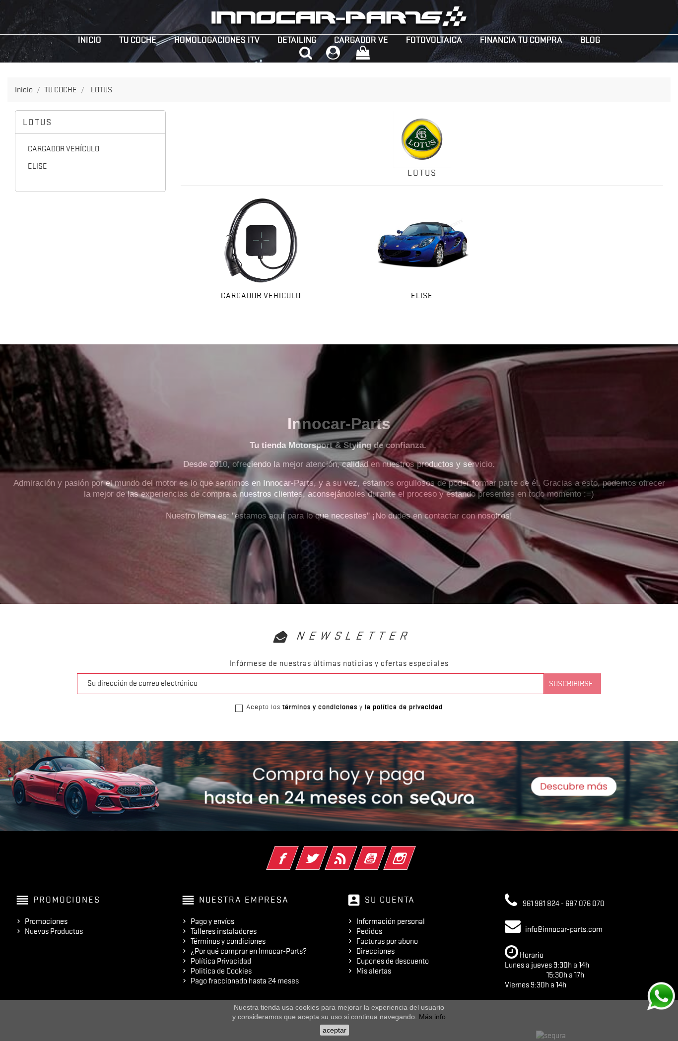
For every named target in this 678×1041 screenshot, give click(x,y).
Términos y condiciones (228, 941)
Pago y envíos (212, 921)
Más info (432, 1017)
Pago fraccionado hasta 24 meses (245, 980)
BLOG (590, 40)
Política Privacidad (221, 961)
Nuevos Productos (54, 931)
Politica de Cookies (221, 971)
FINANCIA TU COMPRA (521, 40)
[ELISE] (422, 241)
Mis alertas (373, 971)
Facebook (296, 851)
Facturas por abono (387, 941)
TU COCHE (137, 40)
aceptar (334, 1030)
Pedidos (369, 931)
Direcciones (375, 951)
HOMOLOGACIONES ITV (217, 40)
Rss (354, 851)
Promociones (46, 921)
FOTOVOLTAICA (434, 40)
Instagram (413, 851)
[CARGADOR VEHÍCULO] (261, 241)
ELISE (37, 166)
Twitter (325, 851)
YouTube (384, 851)
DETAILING (296, 40)
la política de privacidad (404, 707)
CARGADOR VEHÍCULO (63, 148)
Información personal (390, 921)
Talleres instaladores (224, 931)
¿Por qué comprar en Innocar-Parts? (249, 951)
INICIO (89, 40)
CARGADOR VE (361, 40)
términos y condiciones (319, 707)
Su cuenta (390, 900)
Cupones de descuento (392, 961)
